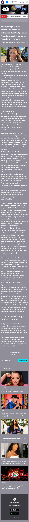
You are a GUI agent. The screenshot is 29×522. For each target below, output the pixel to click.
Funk (16, 324)
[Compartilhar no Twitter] (14, 355)
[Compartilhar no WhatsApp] (17, 355)
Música (2, 44)
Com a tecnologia (12, 517)
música (10, 324)
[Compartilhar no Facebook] (12, 355)
